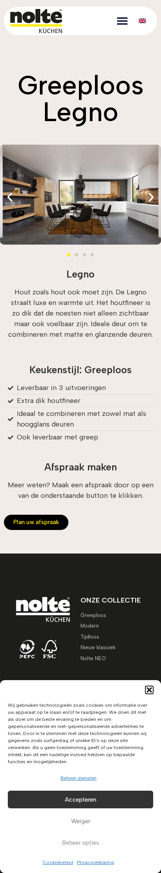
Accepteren (80, 799)
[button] (149, 690)
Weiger (80, 821)
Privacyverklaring (95, 862)
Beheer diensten (79, 778)
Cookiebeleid (58, 862)
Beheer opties (80, 842)
